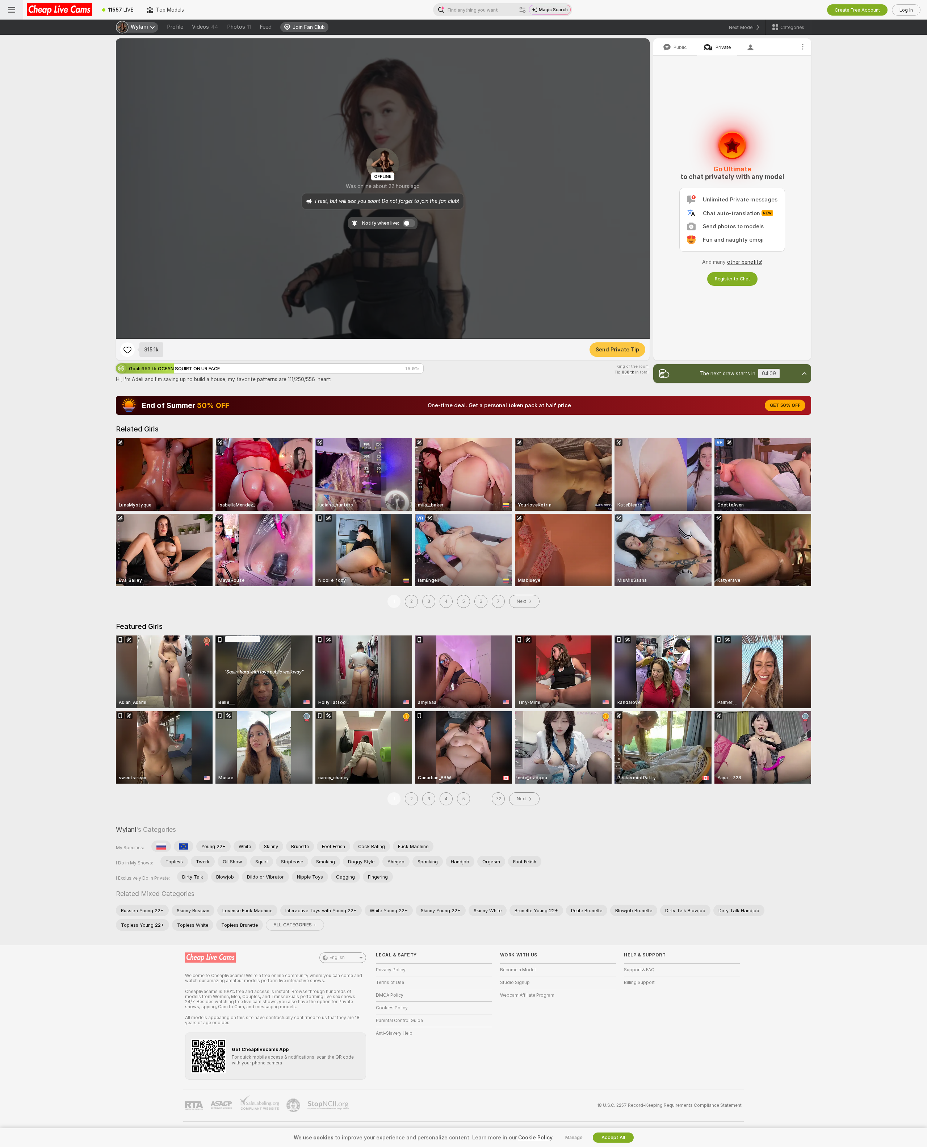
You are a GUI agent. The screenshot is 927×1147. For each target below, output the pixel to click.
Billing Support (639, 982)
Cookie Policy (535, 1137)
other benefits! (744, 262)
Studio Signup (515, 982)
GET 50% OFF (785, 405)
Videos (205, 27)
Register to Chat (732, 278)
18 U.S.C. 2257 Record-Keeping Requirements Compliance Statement (669, 1105)
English (337, 957)
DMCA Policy (389, 995)
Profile (175, 27)
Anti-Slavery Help (394, 1033)
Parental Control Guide (399, 1020)
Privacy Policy (391, 969)
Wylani (126, 829)
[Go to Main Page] (59, 10)
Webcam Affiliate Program (527, 995)
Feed (266, 27)
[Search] (522, 10)
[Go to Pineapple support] (294, 1105)
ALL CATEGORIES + (294, 924)
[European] (183, 846)
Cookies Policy (392, 1007)
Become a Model (518, 969)
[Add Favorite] (127, 349)
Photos (239, 27)
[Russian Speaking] (161, 846)
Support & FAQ (639, 969)
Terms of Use (390, 982)
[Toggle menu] (11, 10)
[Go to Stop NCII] (328, 1105)
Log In (906, 10)
